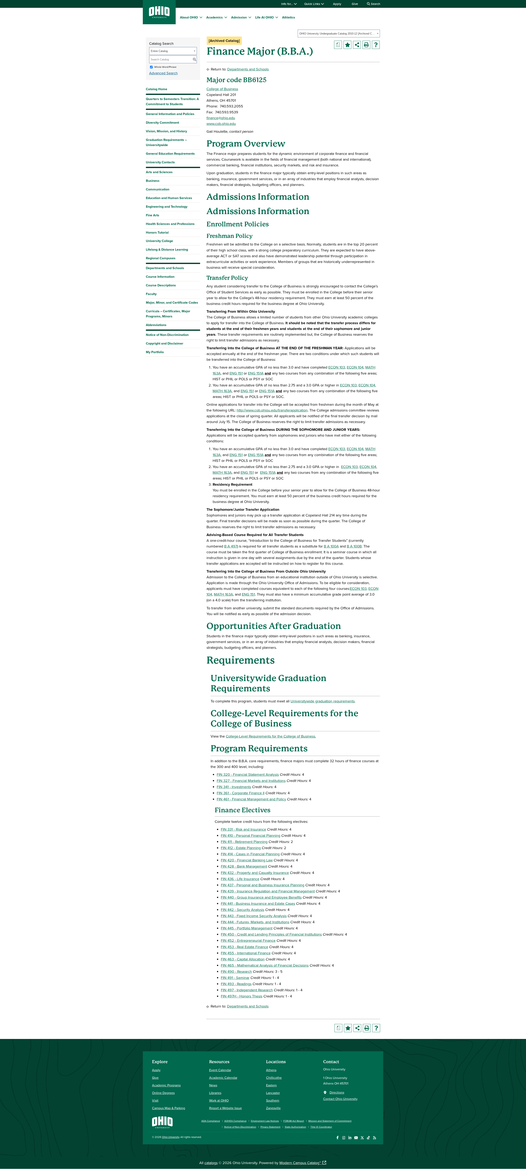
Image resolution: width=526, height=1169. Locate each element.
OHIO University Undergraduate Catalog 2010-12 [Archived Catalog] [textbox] (337, 33)
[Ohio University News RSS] (374, 1137)
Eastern (271, 1085)
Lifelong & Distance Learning (167, 249)
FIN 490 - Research (236, 971)
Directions (337, 1092)
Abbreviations (156, 325)
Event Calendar (220, 1070)
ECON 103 (336, 367)
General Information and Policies (170, 114)
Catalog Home (156, 89)
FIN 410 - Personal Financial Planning (250, 835)
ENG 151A (256, 373)
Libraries (215, 1093)
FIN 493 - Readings (236, 983)
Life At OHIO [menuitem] (264, 17)
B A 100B (354, 546)
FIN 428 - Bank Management (244, 866)
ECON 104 (355, 367)
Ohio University (170, 1137)
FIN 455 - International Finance (246, 953)
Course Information (160, 276)
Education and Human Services (169, 198)
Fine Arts (152, 215)
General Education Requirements (170, 153)
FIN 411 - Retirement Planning (244, 841)
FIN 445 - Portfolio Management (246, 928)
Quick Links (312, 4)
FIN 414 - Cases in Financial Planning (250, 854)
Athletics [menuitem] (288, 17)
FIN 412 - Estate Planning (241, 847)
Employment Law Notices (265, 1121)
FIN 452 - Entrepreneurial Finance (248, 940)
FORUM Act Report (293, 1121)
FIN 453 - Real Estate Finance (244, 946)
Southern (272, 1100)
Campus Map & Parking (168, 1108)
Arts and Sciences (159, 172)
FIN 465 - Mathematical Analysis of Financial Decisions (265, 965)
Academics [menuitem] (214, 17)
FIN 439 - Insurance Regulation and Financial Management (268, 891)
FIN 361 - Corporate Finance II (240, 792)
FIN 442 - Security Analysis (242, 909)
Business (152, 180)
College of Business (222, 88)
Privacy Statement (270, 1127)
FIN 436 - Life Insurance (240, 878)
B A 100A (331, 546)
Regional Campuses (160, 258)
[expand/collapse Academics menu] (226, 17)
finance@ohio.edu (220, 117)
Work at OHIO (219, 1100)
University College (159, 241)
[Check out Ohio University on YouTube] (356, 1137)
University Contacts (160, 162)
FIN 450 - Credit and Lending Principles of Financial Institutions (271, 934)
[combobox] (339, 33)
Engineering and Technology (166, 206)
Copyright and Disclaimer (164, 343)
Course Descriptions (161, 285)
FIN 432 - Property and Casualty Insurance (255, 872)
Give (355, 4)
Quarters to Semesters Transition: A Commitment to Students (172, 101)
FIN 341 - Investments (234, 786)
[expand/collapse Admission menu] (250, 17)
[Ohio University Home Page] (162, 1122)
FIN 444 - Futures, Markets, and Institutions (255, 922)
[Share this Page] (357, 45)
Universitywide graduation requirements (323, 701)
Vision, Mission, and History (166, 131)
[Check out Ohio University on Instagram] (343, 1137)
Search (375, 4)
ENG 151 (236, 373)
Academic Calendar (223, 1077)
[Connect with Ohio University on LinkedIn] (349, 1137)
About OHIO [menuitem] (189, 17)
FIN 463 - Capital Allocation (243, 959)
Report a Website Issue (225, 1108)
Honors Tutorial (157, 232)
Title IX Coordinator (321, 1127)
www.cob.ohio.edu (221, 123)
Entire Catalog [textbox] (159, 51)
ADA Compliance (210, 1121)
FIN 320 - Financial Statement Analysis (248, 774)
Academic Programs (166, 1085)
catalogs (211, 1162)
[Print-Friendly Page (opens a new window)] (366, 45)
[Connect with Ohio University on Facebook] (337, 1137)
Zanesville (273, 1108)
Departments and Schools (165, 268)
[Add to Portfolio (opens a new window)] (347, 45)
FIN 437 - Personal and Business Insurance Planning (262, 885)
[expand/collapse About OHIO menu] (201, 17)
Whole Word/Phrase (165, 67)
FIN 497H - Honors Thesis (241, 996)
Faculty (151, 294)
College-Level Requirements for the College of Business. (271, 736)
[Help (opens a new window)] (376, 45)
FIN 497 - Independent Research (247, 990)
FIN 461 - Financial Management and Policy (251, 799)
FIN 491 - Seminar (235, 977)
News (213, 1085)
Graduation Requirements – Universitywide (166, 142)
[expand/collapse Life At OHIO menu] (277, 17)
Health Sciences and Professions (170, 223)
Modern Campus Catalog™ (300, 1162)
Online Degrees (163, 1093)
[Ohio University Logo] (159, 16)
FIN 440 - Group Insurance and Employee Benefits (261, 897)
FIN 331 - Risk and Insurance (243, 829)
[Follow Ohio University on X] (362, 1137)
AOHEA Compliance (235, 1121)
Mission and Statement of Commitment (330, 1121)
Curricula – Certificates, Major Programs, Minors (168, 314)
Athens (271, 1070)
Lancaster (273, 1093)
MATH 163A (222, 390)
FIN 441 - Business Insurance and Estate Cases (258, 903)
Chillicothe (274, 1077)
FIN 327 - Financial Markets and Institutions (251, 780)
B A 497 (230, 546)
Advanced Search (163, 73)
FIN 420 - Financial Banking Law (247, 860)
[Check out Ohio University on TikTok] (368, 1137)
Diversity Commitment (162, 122)
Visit (155, 1100)
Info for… (287, 4)
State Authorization (295, 1127)
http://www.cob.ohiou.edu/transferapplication (272, 410)
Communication (157, 189)
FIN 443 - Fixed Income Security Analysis (254, 915)
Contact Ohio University (340, 1098)
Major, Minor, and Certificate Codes (172, 302)
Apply (337, 4)
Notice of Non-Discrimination (167, 334)
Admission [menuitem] (239, 17)
